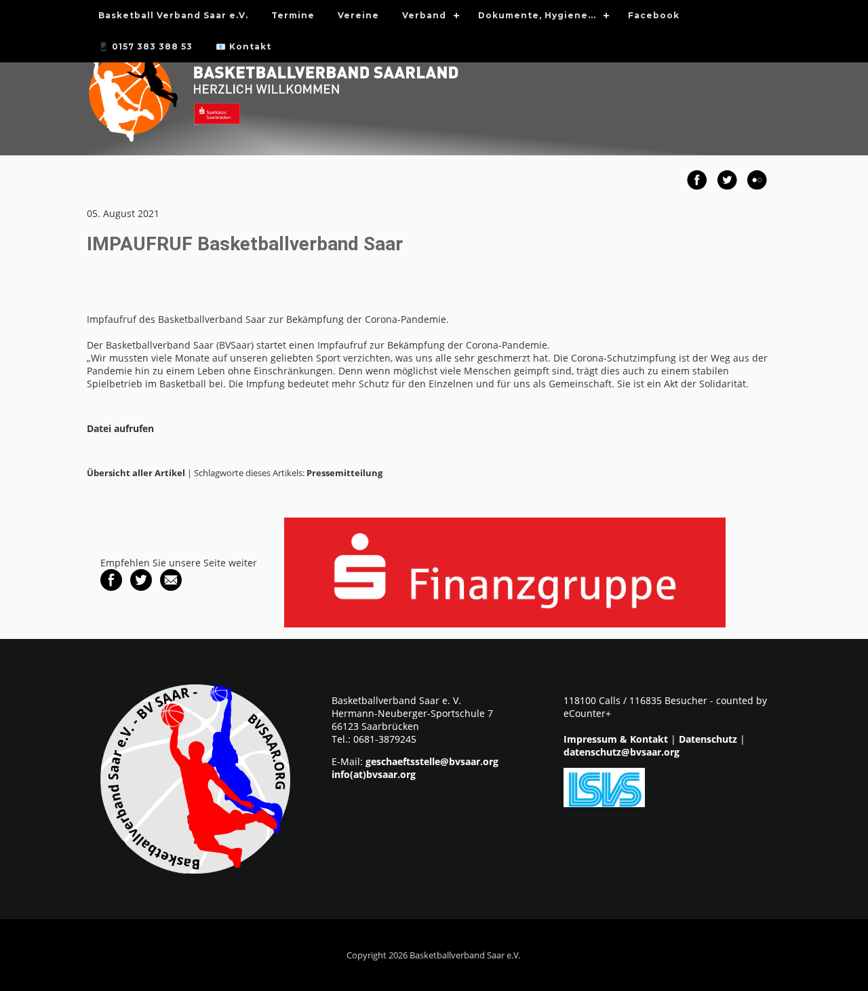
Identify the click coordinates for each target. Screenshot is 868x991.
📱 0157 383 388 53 (145, 46)
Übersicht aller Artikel (136, 473)
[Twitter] (141, 587)
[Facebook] (111, 587)
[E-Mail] (171, 587)
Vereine (358, 15)
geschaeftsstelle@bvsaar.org (432, 761)
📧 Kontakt (243, 46)
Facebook (653, 15)
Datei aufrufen (120, 428)
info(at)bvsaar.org (374, 774)
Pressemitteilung (344, 473)
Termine (293, 15)
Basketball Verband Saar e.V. (173, 15)
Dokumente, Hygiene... (537, 15)
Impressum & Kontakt (616, 739)
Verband (424, 15)
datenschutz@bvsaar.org (621, 751)
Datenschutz (708, 739)
